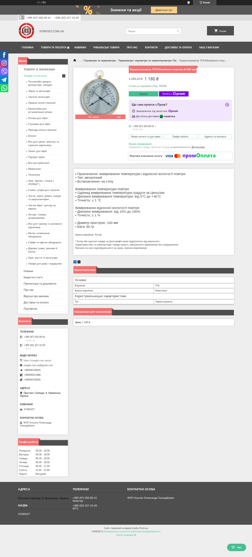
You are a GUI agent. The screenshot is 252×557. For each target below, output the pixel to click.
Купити (143, 94)
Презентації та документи (40, 283)
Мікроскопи (34, 168)
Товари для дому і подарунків (45, 263)
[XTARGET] (26, 31)
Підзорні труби (36, 157)
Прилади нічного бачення (42, 130)
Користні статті (33, 277)
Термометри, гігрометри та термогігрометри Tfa (147, 60)
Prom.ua (143, 528)
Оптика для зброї (38, 118)
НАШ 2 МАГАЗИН (209, 47)
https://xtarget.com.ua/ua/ (37, 360)
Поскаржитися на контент (117, 531)
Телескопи (34, 174)
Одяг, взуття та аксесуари (42, 257)
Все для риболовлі (38, 163)
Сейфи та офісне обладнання (44, 242)
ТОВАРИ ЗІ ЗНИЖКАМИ (39, 69)
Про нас (132, 47)
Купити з (167, 93)
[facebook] (75, 262)
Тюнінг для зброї (37, 151)
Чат (239, 547)
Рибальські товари (106, 47)
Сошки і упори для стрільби (43, 190)
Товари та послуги (53, 47)
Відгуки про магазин (36, 296)
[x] (78, 262)
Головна (27, 47)
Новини (28, 271)
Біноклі (32, 135)
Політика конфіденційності (146, 531)
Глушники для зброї (39, 124)
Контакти (151, 47)
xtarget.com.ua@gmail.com (38, 365)
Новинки (80, 47)
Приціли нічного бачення (42, 102)
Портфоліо (30, 308)
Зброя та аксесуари (39, 91)
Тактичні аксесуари (39, 97)
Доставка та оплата (178, 47)
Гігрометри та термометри (100, 60)
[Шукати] (178, 31)
